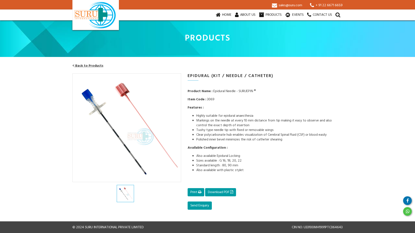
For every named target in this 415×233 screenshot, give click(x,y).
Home (227, 15)
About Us (247, 15)
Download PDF (219, 192)
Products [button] (273, 15)
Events (297, 15)
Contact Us (322, 15)
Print (194, 192)
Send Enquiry (199, 205)
